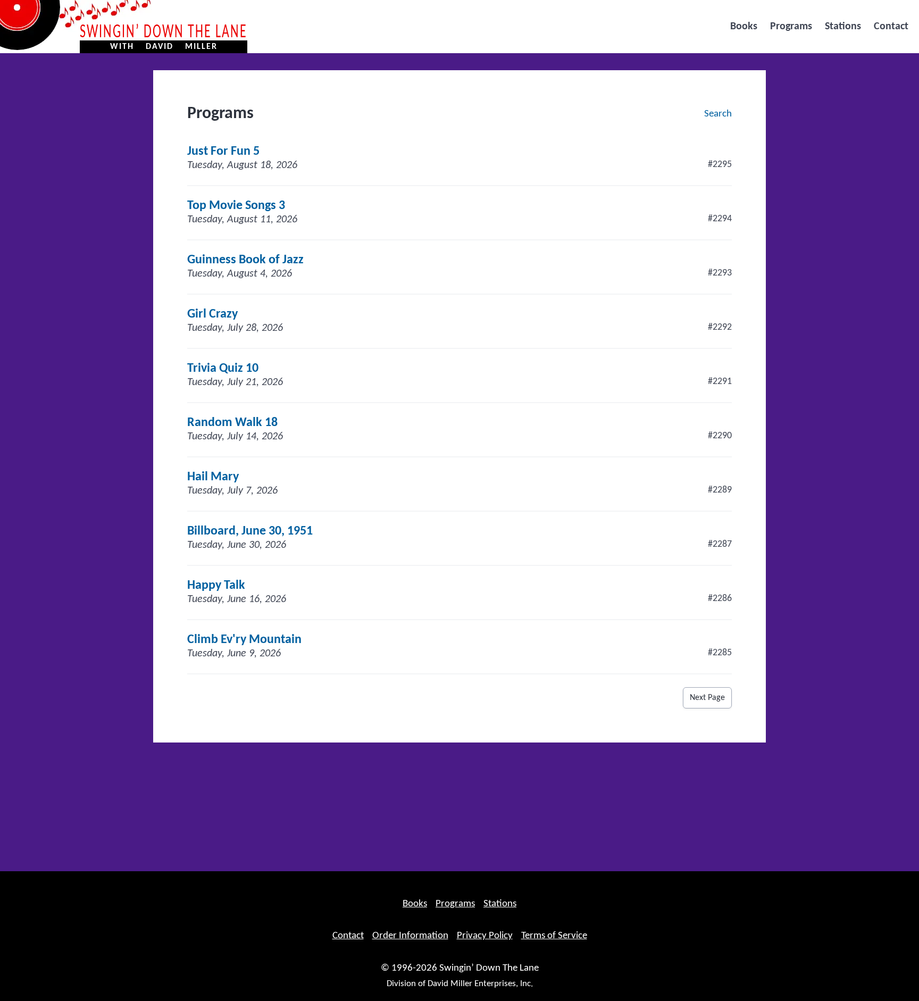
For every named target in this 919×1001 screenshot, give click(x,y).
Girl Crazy (212, 314)
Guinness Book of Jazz (245, 260)
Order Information (410, 936)
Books (743, 26)
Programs (791, 26)
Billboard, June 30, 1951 (250, 531)
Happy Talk (216, 585)
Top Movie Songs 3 (236, 205)
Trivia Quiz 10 (222, 368)
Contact (891, 26)
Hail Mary (213, 477)
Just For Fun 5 (223, 151)
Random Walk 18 (232, 422)
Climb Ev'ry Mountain (244, 639)
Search (718, 114)
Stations (843, 26)
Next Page (707, 698)
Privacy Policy (485, 936)
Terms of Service (554, 936)
